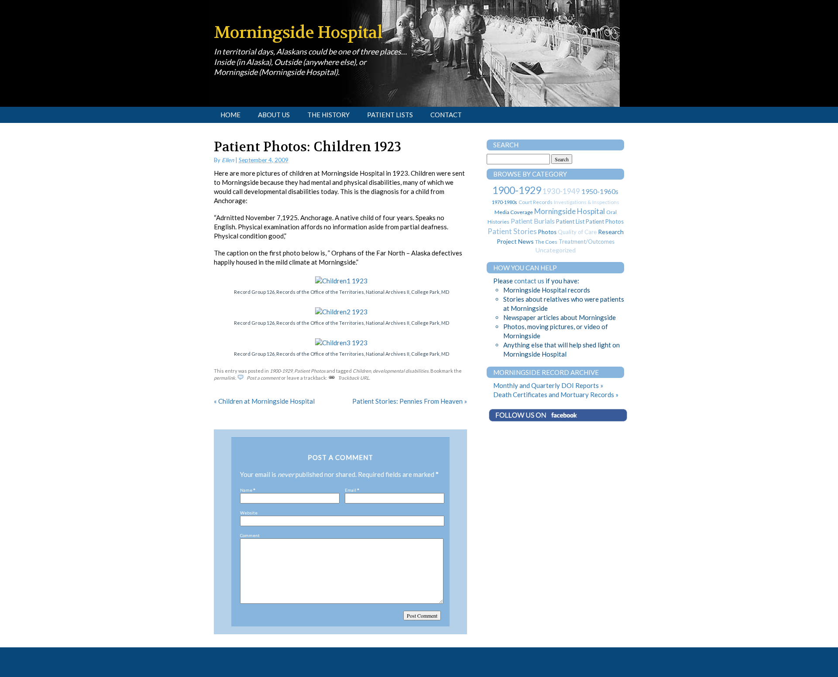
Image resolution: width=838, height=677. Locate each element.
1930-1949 (561, 191)
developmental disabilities (401, 371)
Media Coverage (514, 212)
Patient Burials (533, 221)
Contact (446, 115)
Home (230, 115)
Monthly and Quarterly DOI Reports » (548, 385)
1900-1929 (281, 371)
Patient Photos (310, 371)
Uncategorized (556, 250)
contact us (529, 281)
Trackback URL (353, 378)
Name (246, 490)
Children (362, 371)
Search (506, 145)
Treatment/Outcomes (587, 241)
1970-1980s (504, 202)
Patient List (570, 221)
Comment (250, 535)
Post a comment (263, 378)
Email (350, 490)
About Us (274, 115)
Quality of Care (577, 231)
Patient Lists (390, 115)
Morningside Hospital (298, 32)
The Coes (546, 241)
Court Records (536, 202)
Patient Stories (512, 231)
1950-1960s (599, 191)
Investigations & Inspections (586, 202)
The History (328, 115)
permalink (224, 378)
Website (249, 512)
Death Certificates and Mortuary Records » (555, 394)
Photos (547, 231)
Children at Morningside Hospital (264, 401)
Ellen (228, 159)
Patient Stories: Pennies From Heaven (409, 401)
